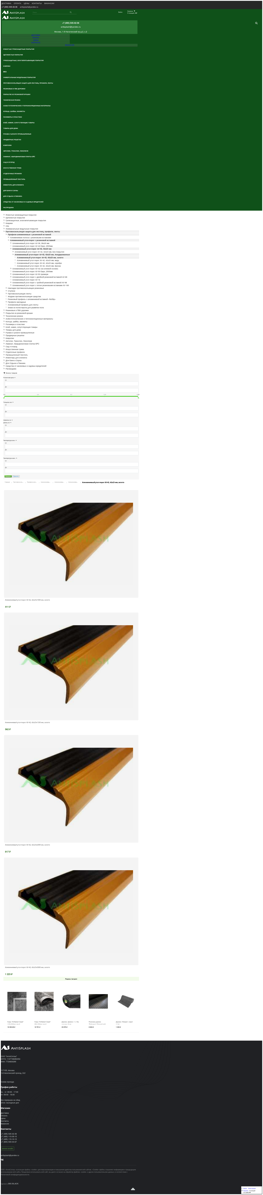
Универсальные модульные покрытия (22, 228)
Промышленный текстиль (17, 354)
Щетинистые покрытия (15, 217)
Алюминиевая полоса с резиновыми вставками (30, 237)
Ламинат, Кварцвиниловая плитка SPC (22, 343)
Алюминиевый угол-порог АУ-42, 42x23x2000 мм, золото (27, 845)
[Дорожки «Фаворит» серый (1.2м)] (125, 1008)
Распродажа (11, 368)
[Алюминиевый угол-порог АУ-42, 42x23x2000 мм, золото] (71, 789)
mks (7, 226)
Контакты (5, 1121)
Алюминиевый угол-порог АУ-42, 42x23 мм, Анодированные (42, 254)
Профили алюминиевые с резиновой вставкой (29, 234)
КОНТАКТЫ (37, 3)
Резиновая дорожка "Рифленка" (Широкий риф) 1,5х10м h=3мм (97, 1024)
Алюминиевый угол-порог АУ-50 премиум (30, 274)
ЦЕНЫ (26, 3)
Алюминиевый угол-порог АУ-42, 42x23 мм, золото (40, 257)
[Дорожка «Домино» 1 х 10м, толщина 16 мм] (71, 1008)
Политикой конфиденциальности (15, 1174)
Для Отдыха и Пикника (15, 363)
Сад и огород (11, 346)
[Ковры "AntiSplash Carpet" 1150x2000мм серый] (17, 1008)
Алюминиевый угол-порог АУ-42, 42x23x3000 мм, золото (27, 967)
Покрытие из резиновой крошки (19, 313)
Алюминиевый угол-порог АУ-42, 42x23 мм (31, 248)
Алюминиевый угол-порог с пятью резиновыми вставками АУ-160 (40, 285)
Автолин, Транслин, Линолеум (19, 341)
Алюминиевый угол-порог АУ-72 (26, 279)
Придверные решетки (15, 335)
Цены (3, 1118)
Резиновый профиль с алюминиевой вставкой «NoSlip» (32, 299)
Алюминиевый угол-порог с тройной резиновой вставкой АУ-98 (39, 282)
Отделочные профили (15, 352)
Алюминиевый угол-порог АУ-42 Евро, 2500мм (32, 246)
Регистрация (252, 1188)
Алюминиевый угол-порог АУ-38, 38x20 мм (30, 243)
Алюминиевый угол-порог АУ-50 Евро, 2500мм (32, 271)
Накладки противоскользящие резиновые (26, 288)
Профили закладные (17, 302)
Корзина (245, 1191)
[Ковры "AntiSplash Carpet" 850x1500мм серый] (44, 1008)
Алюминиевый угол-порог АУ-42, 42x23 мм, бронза (39, 266)
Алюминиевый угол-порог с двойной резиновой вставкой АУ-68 (39, 277)
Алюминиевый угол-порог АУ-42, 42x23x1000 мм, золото (27, 600)
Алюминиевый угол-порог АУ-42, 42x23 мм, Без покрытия (39, 251)
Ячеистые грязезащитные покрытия (21, 215)
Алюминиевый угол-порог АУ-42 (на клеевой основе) (35, 268)
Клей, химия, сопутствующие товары (21, 327)
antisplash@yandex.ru (29, 7)
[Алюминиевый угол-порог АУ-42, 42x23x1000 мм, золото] (71, 544)
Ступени (11, 291)
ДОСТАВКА (6, 3)
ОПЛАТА (17, 3)
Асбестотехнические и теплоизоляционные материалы (29, 318)
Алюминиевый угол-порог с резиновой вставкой (32, 240)
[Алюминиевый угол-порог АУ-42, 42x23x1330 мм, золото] (71, 666)
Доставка (5, 1112)
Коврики (9, 223)
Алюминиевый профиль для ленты (23, 304)
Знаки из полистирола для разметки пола (26, 307)
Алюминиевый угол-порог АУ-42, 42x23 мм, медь (38, 260)
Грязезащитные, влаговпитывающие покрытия (26, 220)
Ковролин (10, 338)
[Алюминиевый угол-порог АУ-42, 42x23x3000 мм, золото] (71, 911)
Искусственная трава (15, 349)
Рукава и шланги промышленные (20, 332)
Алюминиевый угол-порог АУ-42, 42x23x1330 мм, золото (27, 722)
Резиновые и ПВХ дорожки (17, 310)
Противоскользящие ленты (19, 293)
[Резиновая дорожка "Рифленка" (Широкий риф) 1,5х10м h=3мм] (98, 1008)
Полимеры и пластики (15, 324)
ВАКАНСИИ (49, 3)
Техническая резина (14, 316)
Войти (120, 12)
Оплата (4, 1115)
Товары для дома (13, 329)
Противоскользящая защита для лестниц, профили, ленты (33, 231)
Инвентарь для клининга (16, 357)
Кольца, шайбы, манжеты (16, 321)
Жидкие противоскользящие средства (24, 296)
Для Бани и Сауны (14, 360)
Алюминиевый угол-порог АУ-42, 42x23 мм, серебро (39, 263)
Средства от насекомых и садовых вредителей (26, 366)
